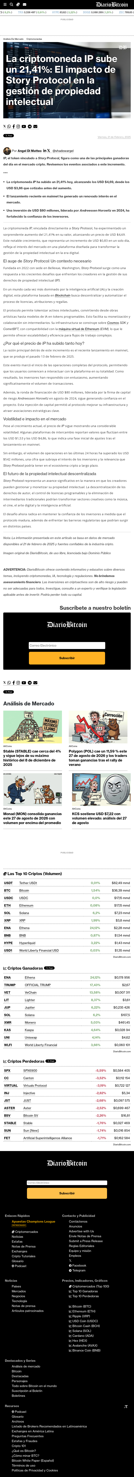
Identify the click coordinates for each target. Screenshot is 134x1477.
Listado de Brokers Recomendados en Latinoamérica (49, 1426)
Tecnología (19, 1301)
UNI (7, 1037)
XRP (7, 920)
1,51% (72, 12)
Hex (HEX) (79, 1341)
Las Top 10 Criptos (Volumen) (34, 873)
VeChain (31, 992)
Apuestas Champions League (33, 1222)
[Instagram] (19, 126)
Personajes (20, 1381)
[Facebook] (14, 126)
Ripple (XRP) (81, 1316)
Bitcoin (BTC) (81, 1306)
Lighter (30, 1000)
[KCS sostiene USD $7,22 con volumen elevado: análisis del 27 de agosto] (101, 790)
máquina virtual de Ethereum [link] (79, 329)
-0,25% (102, 12)
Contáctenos (78, 1221)
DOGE (51, 12)
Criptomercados (26, 1232)
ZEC (85, 12)
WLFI (8, 1045)
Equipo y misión (80, 1251)
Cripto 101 (19, 1446)
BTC (7, 890)
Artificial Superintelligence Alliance (47, 1138)
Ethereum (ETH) (83, 1311)
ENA (7, 928)
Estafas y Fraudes (24, 1441)
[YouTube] (25, 126)
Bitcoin (24, 890)
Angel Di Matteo (30, 151)
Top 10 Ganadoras (85, 1291)
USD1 (8, 950)
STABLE (10, 1123)
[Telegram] (30, 126)
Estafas (17, 1241)
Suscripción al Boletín (27, 1391)
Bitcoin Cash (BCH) (86, 1326)
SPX (7, 1070)
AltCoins (7, 746)
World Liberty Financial (41, 1045)
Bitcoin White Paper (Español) (33, 1460)
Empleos (75, 1256)
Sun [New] (31, 1130)
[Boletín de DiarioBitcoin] (36, 126)
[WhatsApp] (9, 126)
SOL (7, 913)
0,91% (4, 12)
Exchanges (19, 1251)
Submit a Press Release (86, 1241)
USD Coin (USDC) (85, 1321)
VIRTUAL (11, 1085)
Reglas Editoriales (81, 1246)
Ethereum (26, 905)
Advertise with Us (81, 1231)
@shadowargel (63, 151)
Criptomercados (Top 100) (90, 1286)
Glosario (18, 1261)
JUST (27, 1100)
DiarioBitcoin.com (122, 957)
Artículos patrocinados (28, 1311)
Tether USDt (28, 883)
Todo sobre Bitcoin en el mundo (34, 1386)
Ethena (24, 928)
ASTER (9, 1108)
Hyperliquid (27, 943)
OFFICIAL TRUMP (38, 985)
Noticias (17, 1237)
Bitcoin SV (30, 1115)
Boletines (18, 1396)
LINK (117, 12)
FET (7, 1138)
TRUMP (10, 985)
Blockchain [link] (62, 295)
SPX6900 (30, 1070)
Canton (28, 1078)
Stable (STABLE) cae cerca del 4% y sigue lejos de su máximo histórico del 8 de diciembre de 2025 (32, 758)
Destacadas (20, 1376)
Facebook (79, 1265)
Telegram (78, 1270)
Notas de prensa (23, 1306)
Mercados (19, 1291)
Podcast (20, 1266)
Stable (28, 1123)
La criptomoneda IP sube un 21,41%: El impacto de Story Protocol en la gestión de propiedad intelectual (61, 80)
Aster (27, 1108)
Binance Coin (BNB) (86, 1350)
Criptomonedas (34, 39)
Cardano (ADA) (83, 1336)
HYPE (19, 12)
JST (7, 1100)
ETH (7, 905)
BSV (7, 1115)
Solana (24, 913)
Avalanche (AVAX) (84, 1345)
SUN (7, 1130)
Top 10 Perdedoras (85, 1296)
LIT (6, 1000)
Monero (30, 1022)
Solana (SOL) (81, 1331)
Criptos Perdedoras (25, 1061)
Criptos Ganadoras (25, 968)
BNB (7, 935)
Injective (29, 1093)
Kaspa (29, 1030)
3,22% (35, 12)
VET (7, 992)
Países (16, 1286)
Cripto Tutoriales (23, 1256)
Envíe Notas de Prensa (85, 1236)
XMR (7, 1022)
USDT (8, 883)
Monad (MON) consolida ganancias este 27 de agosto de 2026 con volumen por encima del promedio (32, 818)
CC (6, 1078)
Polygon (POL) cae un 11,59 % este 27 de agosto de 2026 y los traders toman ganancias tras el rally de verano (98, 758)
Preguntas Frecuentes (28, 1436)
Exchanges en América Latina (33, 1431)
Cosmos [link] (113, 323)
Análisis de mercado (13, 39)
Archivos (18, 1421)
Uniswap (31, 1037)
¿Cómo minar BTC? (25, 1456)
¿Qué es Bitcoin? (24, 1451)
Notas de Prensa (23, 1246)
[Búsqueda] (13, 4)
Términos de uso (23, 1465)
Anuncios (75, 1226)
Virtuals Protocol (35, 1085)
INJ (6, 1093)
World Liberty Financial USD (39, 950)
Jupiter (30, 1007)
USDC (8, 898)
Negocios (18, 1296)
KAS (7, 1030)
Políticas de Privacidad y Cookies (35, 1470)
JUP (7, 1007)
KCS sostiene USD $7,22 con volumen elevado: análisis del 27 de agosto (99, 818)
